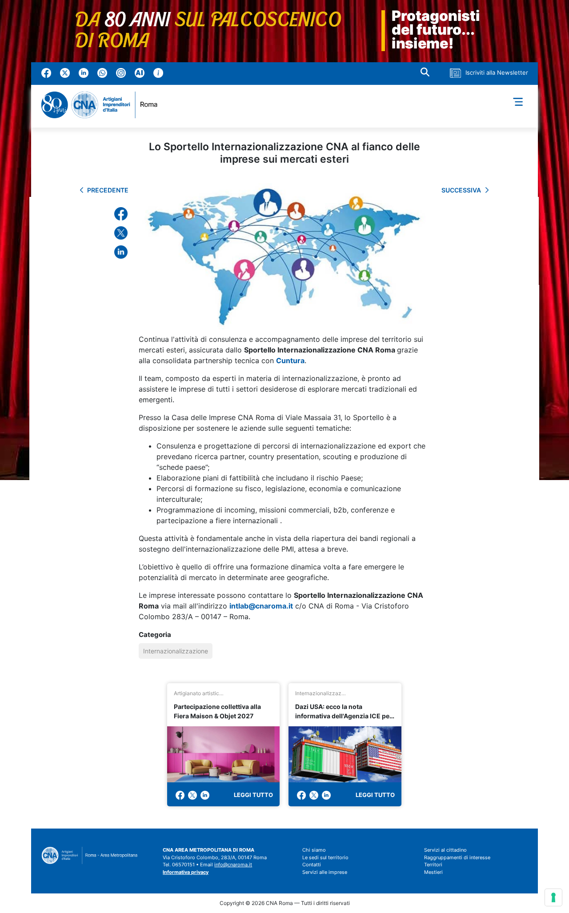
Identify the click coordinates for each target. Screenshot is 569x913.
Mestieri (433, 872)
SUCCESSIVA (461, 190)
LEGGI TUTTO (253, 794)
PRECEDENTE (107, 190)
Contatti (311, 864)
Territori (433, 864)
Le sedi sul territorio (325, 857)
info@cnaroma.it (233, 864)
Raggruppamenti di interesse (457, 857)
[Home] (103, 105)
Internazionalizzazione (175, 651)
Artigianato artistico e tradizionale (199, 693)
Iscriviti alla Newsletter (496, 72)
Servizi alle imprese (324, 872)
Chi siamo (314, 850)
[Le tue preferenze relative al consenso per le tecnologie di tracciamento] (553, 897)
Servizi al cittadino (445, 850)
